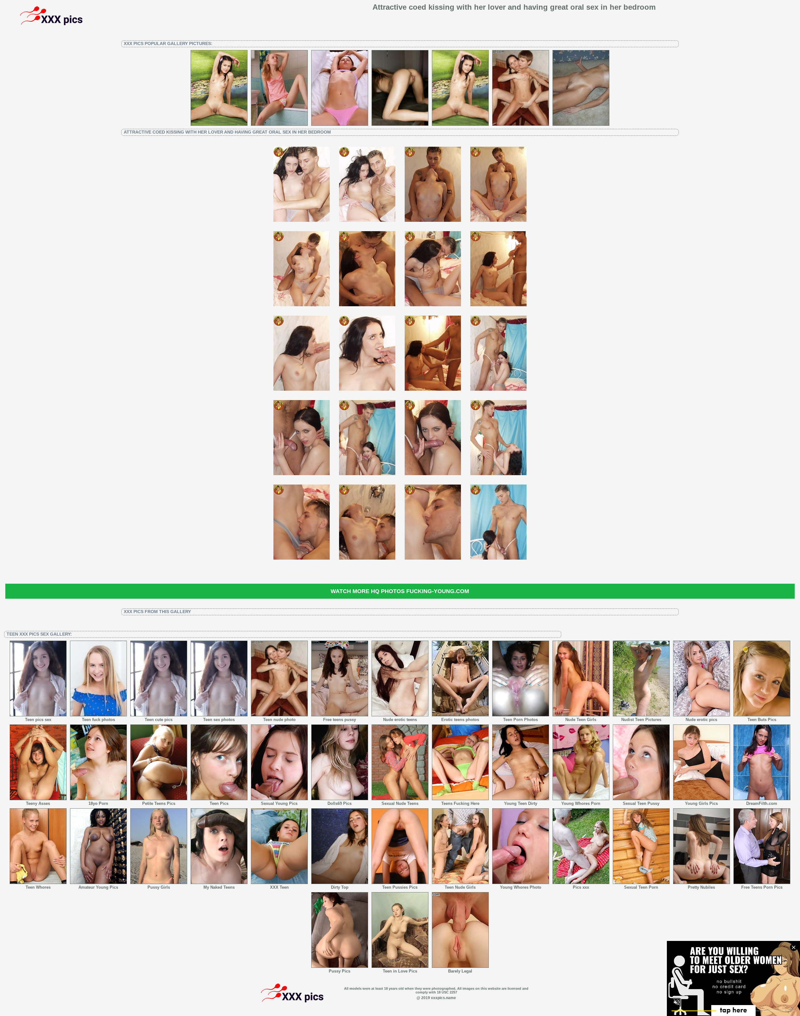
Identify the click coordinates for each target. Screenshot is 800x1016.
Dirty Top (339, 887)
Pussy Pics (339, 971)
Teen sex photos (219, 719)
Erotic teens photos (460, 719)
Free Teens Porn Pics (761, 887)
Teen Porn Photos (520, 719)
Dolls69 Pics (340, 803)
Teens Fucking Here (460, 803)
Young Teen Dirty (520, 803)
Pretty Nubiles (701, 887)
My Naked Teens (219, 887)
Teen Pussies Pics (400, 887)
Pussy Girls (159, 887)
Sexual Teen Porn (641, 887)
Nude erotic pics (701, 719)
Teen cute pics (158, 719)
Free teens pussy (339, 719)
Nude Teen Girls (580, 719)
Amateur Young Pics (98, 887)
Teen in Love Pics (400, 971)
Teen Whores (38, 887)
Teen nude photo (279, 719)
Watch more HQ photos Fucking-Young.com (400, 591)
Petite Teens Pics (158, 803)
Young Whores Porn (580, 803)
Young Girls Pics (701, 803)
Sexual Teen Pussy (641, 803)
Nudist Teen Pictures (641, 719)
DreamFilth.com (761, 803)
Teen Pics (219, 803)
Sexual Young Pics (279, 803)
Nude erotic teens (400, 719)
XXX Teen (279, 887)
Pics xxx (581, 887)
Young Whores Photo (520, 887)
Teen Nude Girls (460, 887)
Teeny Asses (38, 803)
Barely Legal (460, 971)
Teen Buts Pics (762, 719)
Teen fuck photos (98, 719)
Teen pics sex (38, 719)
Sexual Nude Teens (400, 803)
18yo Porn (98, 803)
